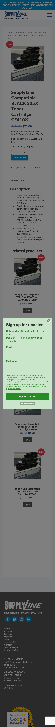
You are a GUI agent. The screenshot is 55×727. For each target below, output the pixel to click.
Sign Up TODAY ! (27, 396)
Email (9, 347)
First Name (12, 361)
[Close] (49, 320)
